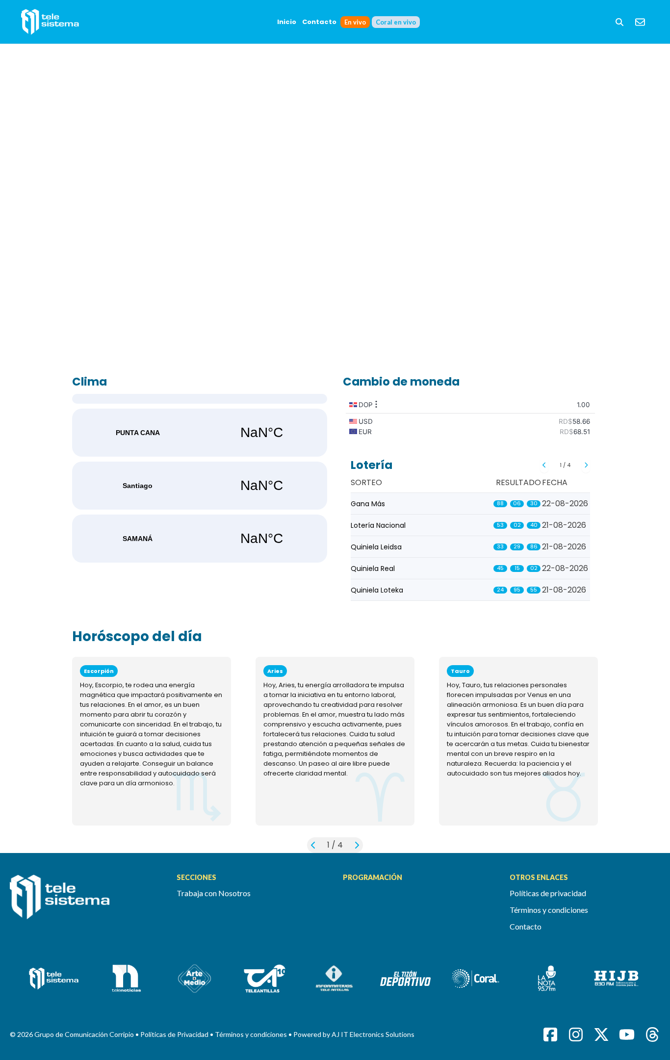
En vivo (355, 22)
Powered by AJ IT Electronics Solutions (353, 1034)
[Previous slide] (544, 465)
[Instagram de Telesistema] (576, 1034)
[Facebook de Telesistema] (550, 1034)
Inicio (286, 21)
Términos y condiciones (549, 909)
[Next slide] (586, 465)
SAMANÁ (199, 539)
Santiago (199, 486)
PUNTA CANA (199, 433)
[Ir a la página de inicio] (85, 902)
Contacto (319, 21)
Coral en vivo (396, 22)
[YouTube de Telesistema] (627, 1034)
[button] (619, 22)
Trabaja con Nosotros (214, 893)
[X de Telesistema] (601, 1034)
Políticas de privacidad (548, 893)
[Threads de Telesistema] (652, 1034)
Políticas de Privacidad (175, 1034)
